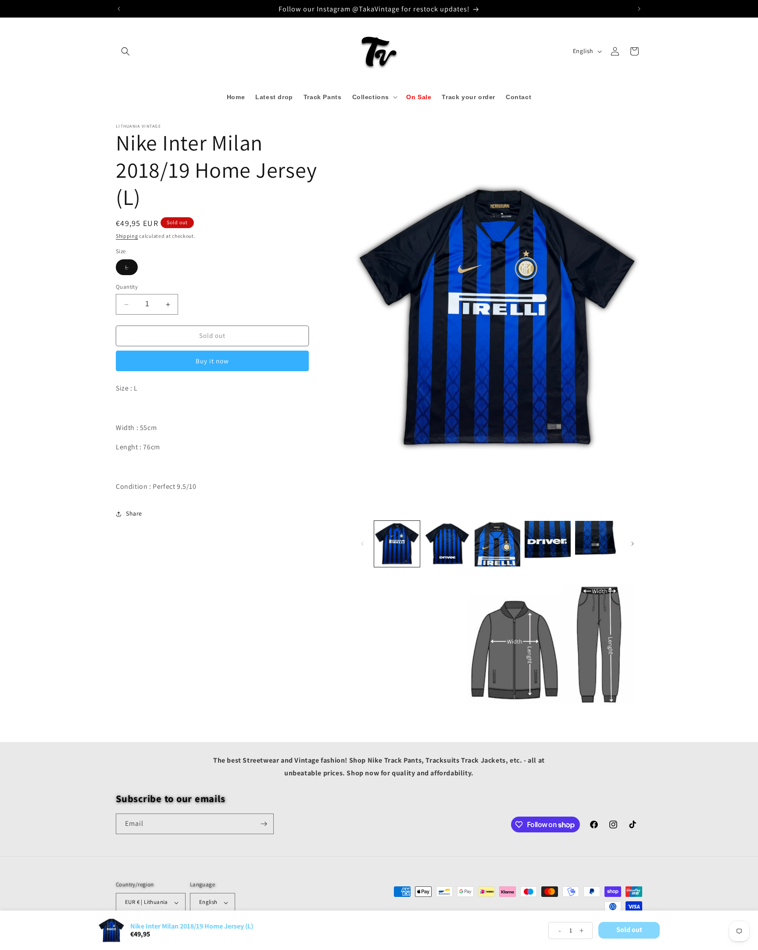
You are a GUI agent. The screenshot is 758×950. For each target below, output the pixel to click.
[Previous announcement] (119, 8)
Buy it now (212, 361)
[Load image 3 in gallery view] (497, 543)
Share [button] (134, 513)
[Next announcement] (639, 8)
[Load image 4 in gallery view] (547, 543)
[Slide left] (362, 543)
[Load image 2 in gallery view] (447, 543)
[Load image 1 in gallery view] (397, 543)
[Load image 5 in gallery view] (598, 543)
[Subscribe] (263, 824)
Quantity (127, 287)
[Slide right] (632, 543)
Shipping (127, 236)
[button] (125, 51)
